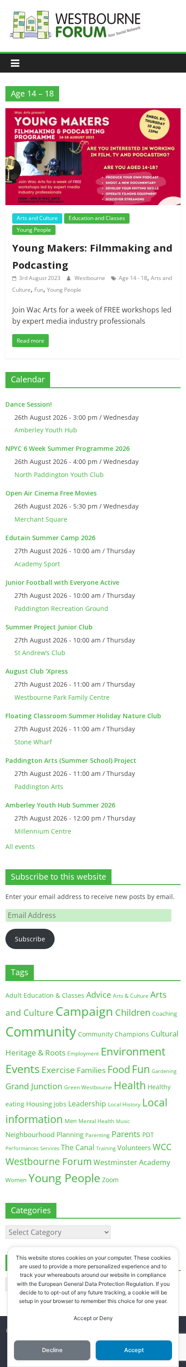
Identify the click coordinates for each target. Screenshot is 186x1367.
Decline (52, 1350)
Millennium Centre (42, 831)
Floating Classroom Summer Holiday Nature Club (83, 715)
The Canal (77, 1147)
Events (22, 1068)
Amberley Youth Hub (45, 430)
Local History (124, 1104)
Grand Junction (33, 1086)
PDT (148, 1134)
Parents (126, 1133)
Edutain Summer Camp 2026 (50, 537)
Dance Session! (28, 404)
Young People (34, 230)
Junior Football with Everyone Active (62, 582)
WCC (162, 1147)
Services (49, 1148)
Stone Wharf (33, 742)
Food (118, 1069)
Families (91, 1070)
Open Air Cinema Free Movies (51, 493)
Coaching (164, 1013)
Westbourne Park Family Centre (62, 697)
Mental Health (96, 1121)
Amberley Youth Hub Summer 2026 (60, 805)
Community (40, 1032)
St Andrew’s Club (39, 652)
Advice (98, 994)
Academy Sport (37, 564)
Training (106, 1148)
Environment (133, 1051)
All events (20, 846)
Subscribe (30, 939)
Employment (83, 1053)
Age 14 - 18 (133, 278)
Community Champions (113, 1034)
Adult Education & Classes (44, 995)
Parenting (97, 1135)
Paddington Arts (38, 786)
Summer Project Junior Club (49, 627)
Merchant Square (40, 519)
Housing (39, 1103)
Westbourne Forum (48, 1161)
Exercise (58, 1070)
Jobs (60, 1104)
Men (71, 1121)
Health (130, 1085)
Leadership (87, 1104)
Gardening (164, 1071)
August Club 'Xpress (36, 671)
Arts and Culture (37, 218)
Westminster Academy (131, 1162)
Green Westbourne (88, 1087)
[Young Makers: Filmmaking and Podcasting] (92, 114)
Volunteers (134, 1147)
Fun (38, 290)
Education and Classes (97, 218)
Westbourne (90, 278)
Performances (21, 1148)
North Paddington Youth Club (59, 474)
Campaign (84, 1011)
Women (16, 1180)
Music (123, 1121)
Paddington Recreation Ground (61, 608)
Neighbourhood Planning (44, 1134)
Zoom (110, 1180)
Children (132, 1012)
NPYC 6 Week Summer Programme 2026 (67, 448)
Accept (134, 1350)
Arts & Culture (131, 995)
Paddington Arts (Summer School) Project (70, 760)
